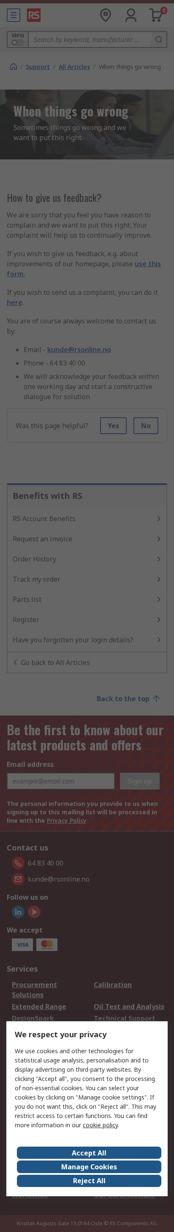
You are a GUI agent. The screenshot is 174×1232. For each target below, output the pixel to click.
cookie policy (100, 1125)
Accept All (89, 1153)
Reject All (89, 1180)
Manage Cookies (89, 1166)
